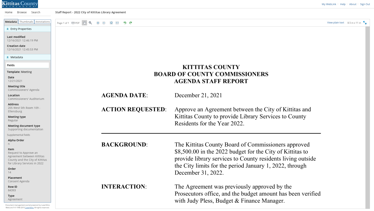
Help (343, 4)
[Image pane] (213, 118)
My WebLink (329, 4)
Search (35, 12)
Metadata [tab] (11, 21)
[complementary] (27, 39)
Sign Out (365, 4)
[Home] (20, 3)
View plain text (335, 22)
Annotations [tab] (42, 21)
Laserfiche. (29, 207)
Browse (22, 12)
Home (8, 12)
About (352, 4)
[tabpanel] (27, 113)
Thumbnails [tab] (26, 21)
